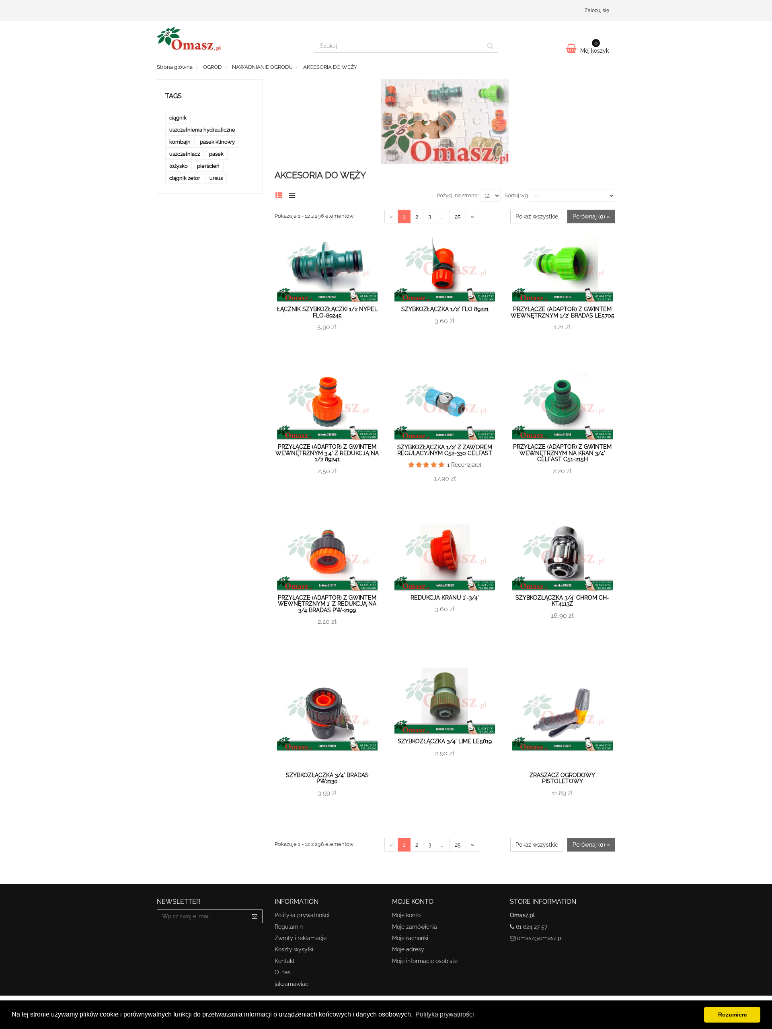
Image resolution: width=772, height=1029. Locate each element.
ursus (216, 178)
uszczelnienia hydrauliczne (202, 130)
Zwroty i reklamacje (300, 938)
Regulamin (289, 927)
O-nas (283, 972)
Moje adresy (408, 949)
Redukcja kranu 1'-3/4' (445, 597)
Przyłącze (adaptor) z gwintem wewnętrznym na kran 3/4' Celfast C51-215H (562, 452)
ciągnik (178, 118)
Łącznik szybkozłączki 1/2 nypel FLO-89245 (327, 312)
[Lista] (294, 194)
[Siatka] (281, 194)
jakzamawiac (291, 984)
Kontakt (285, 961)
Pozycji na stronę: (457, 195)
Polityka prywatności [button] (444, 1014)
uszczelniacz (184, 154)
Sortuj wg (516, 195)
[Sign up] (255, 916)
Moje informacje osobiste (425, 961)
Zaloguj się (597, 10)
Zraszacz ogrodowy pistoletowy (562, 778)
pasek (216, 154)
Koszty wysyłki (294, 949)
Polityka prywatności (302, 915)
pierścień (208, 166)
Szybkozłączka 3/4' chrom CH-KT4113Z (562, 600)
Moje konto (406, 915)
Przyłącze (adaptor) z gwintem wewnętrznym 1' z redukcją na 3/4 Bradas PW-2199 (327, 603)
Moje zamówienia (414, 927)
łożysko (178, 166)
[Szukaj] (490, 46)
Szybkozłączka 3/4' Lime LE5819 (445, 741)
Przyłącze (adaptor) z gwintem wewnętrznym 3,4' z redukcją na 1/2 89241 (327, 452)
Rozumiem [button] (732, 1014)
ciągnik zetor (184, 178)
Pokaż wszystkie (536, 216)
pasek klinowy (217, 142)
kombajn (180, 142)
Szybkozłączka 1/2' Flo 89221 (445, 309)
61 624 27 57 (531, 927)
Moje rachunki (410, 938)
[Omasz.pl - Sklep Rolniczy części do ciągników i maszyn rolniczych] (229, 39)
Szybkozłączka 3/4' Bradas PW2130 (327, 778)
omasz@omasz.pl (540, 938)
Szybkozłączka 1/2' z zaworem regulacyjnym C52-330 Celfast (444, 450)
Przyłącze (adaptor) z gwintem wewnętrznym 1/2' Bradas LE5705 (562, 312)
